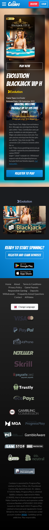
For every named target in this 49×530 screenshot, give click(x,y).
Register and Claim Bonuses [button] (24, 255)
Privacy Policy (15, 287)
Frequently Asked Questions (31, 294)
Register (33, 4)
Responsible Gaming (17, 290)
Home (8, 284)
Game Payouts (31, 287)
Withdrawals (9, 294)
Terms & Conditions (32, 284)
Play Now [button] (24, 66)
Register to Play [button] (24, 173)
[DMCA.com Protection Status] (35, 446)
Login (44, 4)
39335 (24, 514)
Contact (18, 297)
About (17, 284)
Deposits (34, 290)
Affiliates (29, 297)
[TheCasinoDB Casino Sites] (24, 471)
